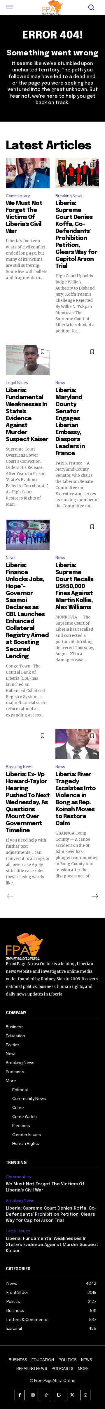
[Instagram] (33, 1395)
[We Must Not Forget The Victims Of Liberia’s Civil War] (28, 173)
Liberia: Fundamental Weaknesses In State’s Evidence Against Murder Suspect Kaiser (52, 1244)
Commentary (18, 195)
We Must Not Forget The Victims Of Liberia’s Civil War (24, 217)
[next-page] (94, 896)
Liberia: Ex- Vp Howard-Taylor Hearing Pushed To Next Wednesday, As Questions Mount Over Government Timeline (28, 803)
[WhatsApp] (85, 1395)
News (60, 382)
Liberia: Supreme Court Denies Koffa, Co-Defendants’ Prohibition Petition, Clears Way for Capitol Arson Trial (51, 1214)
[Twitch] (59, 1395)
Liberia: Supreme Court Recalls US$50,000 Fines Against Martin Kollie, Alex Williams (74, 586)
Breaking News (68, 195)
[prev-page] (10, 896)
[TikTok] (46, 1395)
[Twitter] (72, 1395)
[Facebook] (20, 1395)
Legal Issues (17, 382)
